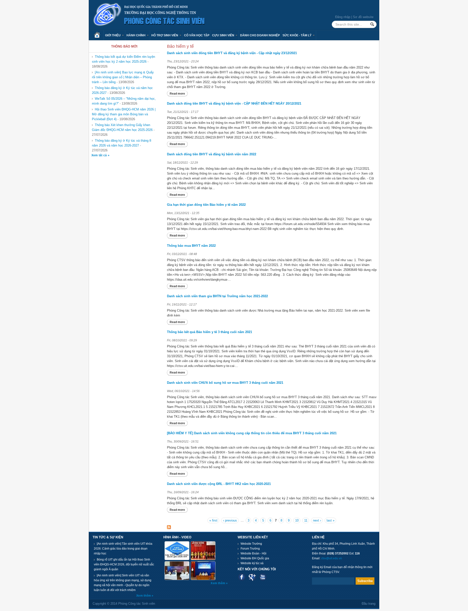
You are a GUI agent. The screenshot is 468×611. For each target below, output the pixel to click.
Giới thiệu (113, 35)
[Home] (149, 15)
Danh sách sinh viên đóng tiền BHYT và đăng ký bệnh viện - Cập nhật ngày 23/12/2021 (232, 53)
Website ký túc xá (252, 563)
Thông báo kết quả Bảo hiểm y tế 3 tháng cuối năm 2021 (209, 332)
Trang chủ (99, 35)
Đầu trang (368, 603)
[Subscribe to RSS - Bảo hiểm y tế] (169, 527)
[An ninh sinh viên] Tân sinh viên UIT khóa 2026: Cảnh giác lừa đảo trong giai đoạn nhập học (123, 548)
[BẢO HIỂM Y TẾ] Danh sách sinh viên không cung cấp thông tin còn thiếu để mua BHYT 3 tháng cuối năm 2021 (252, 433)
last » (330, 520)
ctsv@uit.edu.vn (331, 558)
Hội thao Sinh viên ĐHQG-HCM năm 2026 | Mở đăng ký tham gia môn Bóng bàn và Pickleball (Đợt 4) (124, 114)
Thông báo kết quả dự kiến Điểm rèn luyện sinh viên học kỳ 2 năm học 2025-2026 (123, 59)
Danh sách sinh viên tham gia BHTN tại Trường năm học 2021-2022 (217, 296)
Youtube (263, 577)
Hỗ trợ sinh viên (165, 35)
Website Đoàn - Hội (253, 553)
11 (305, 520)
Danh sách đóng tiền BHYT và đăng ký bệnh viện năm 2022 (211, 154)
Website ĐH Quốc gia (255, 558)
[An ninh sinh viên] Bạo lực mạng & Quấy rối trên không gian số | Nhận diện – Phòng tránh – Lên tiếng (123, 77)
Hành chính (136, 35)
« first (213, 520)
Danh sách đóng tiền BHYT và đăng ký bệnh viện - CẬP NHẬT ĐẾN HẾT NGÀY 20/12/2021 (234, 103)
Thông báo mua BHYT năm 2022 (191, 245)
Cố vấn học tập (196, 35)
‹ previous (230, 520)
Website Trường (251, 543)
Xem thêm (144, 595)
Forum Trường (250, 548)
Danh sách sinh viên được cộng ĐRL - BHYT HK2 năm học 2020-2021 (219, 484)
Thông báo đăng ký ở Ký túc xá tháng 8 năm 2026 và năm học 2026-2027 (121, 143)
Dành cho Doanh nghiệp (260, 35)
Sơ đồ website (363, 17)
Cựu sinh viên (223, 35)
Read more (179, 93)
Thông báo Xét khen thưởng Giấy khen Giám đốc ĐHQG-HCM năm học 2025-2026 (122, 127)
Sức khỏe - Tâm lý (297, 35)
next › (317, 520)
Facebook (242, 577)
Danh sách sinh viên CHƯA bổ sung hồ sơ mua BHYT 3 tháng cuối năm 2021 (225, 382)
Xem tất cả (99, 155)
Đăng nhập (342, 17)
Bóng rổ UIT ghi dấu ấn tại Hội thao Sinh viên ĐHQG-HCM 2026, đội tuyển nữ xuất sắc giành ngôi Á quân (124, 564)
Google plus (252, 577)
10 (297, 520)
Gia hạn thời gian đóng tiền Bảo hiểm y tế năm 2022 (206, 205)
